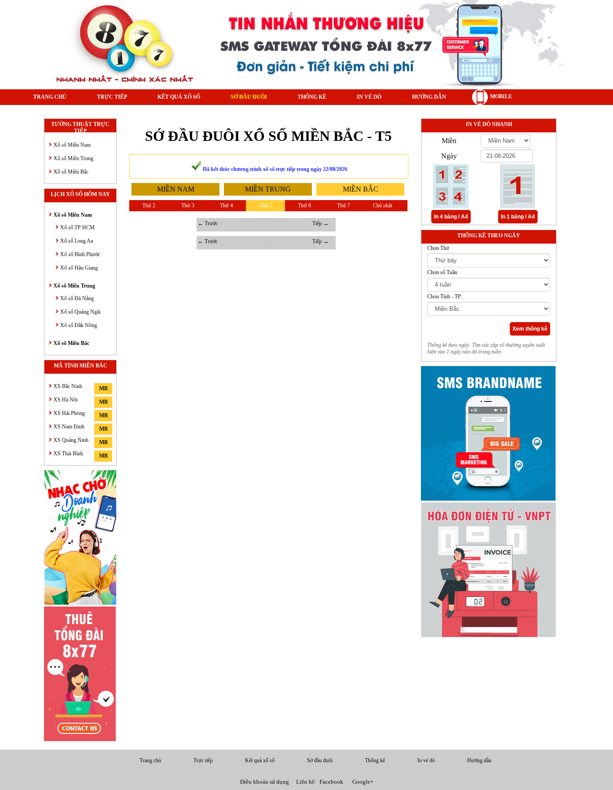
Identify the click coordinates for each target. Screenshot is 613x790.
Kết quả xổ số (179, 97)
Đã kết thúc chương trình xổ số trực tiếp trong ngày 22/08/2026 (274, 169)
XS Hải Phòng (69, 413)
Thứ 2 (148, 205)
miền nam (175, 189)
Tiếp (320, 223)
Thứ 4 (226, 205)
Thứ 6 (304, 205)
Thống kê (312, 97)
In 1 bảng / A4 (518, 217)
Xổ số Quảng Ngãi (80, 312)
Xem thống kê (529, 329)
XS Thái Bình (68, 453)
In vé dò (369, 97)
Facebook (331, 781)
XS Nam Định (68, 426)
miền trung (268, 189)
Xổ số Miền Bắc (70, 172)
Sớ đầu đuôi (249, 97)
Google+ (362, 781)
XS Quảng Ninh (70, 440)
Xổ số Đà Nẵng (77, 298)
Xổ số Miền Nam (72, 145)
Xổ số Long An (76, 241)
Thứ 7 (343, 205)
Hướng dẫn (429, 97)
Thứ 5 (265, 205)
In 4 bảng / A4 (451, 217)
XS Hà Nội (65, 400)
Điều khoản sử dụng (264, 781)
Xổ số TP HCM (77, 227)
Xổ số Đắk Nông (78, 325)
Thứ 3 (187, 205)
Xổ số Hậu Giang (79, 268)
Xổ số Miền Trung (73, 158)
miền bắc (360, 189)
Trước (208, 223)
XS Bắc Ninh (67, 386)
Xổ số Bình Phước (80, 254)
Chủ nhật (382, 205)
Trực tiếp (112, 97)
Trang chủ (49, 97)
